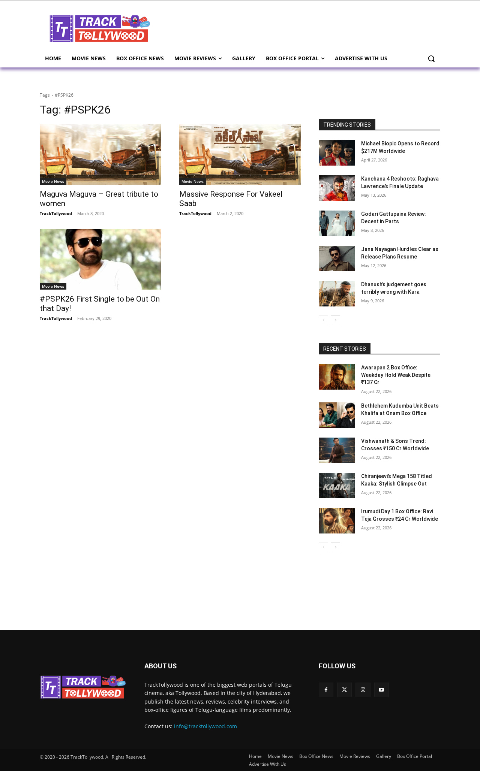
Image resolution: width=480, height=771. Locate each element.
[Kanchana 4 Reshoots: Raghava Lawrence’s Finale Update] (337, 188)
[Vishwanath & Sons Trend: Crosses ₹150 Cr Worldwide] (337, 450)
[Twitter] (344, 690)
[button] (431, 58)
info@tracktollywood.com (205, 726)
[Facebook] (326, 690)
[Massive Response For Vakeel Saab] (240, 154)
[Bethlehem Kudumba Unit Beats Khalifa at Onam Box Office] (337, 415)
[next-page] (335, 320)
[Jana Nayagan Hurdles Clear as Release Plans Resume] (337, 258)
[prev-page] (323, 320)
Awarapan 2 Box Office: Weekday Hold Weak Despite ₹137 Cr (395, 375)
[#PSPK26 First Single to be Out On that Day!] (100, 259)
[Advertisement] (300, 28)
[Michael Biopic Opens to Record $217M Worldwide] (337, 153)
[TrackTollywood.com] (100, 28)
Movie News (53, 181)
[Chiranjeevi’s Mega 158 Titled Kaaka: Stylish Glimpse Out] (337, 485)
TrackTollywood (56, 213)
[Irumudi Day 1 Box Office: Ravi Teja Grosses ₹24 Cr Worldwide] (337, 520)
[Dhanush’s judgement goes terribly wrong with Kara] (337, 293)
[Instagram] (363, 690)
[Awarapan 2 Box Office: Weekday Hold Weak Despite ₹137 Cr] (337, 377)
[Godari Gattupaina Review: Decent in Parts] (337, 223)
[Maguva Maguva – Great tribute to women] (100, 154)
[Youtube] (381, 690)
